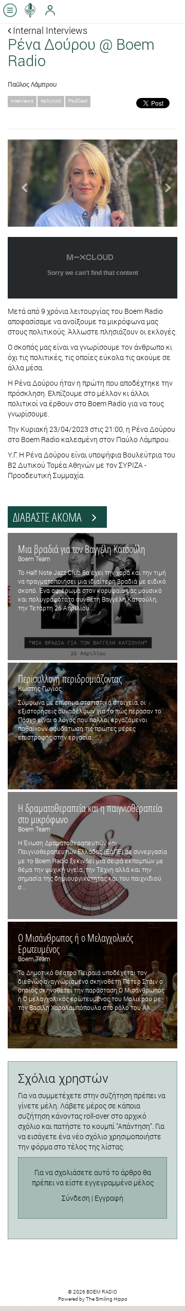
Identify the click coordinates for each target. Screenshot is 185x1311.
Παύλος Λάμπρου (32, 84)
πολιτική (51, 100)
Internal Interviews (49, 30)
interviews (22, 100)
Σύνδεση (76, 1198)
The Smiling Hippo (106, 1299)
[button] (20, 183)
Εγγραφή (109, 1198)
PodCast (77, 100)
